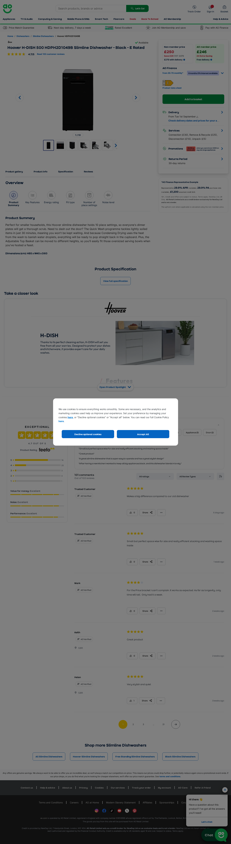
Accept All (143, 434)
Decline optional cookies (87, 434)
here (70, 417)
